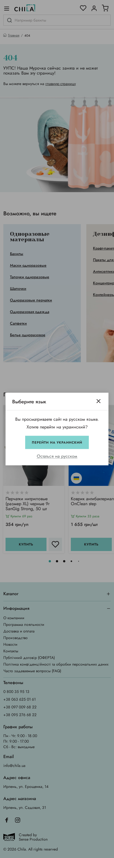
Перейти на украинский (57, 442)
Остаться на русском (57, 456)
